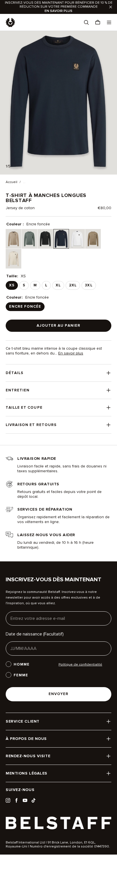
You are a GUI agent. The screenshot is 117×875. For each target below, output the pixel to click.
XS (11, 285)
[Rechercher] (86, 22)
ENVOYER (58, 694)
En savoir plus (70, 353)
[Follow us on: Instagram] (8, 800)
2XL (73, 285)
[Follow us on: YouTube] (25, 800)
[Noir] (45, 239)
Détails (14, 373)
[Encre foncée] (61, 239)
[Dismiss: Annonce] (110, 7)
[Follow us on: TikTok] (33, 800)
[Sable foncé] (13, 239)
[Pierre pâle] (13, 258)
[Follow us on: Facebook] (16, 800)
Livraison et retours (31, 425)
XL (58, 285)
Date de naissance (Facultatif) (35, 634)
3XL (88, 285)
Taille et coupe (24, 407)
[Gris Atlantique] (29, 239)
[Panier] (97, 22)
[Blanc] (77, 239)
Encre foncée (25, 306)
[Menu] (109, 22)
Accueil (11, 182)
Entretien (18, 390)
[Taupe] (93, 239)
